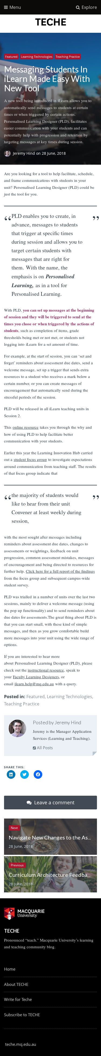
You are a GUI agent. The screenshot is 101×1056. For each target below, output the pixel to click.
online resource (26, 427)
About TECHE (16, 984)
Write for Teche (18, 999)
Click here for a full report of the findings (60, 571)
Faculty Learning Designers (36, 676)
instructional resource (46, 670)
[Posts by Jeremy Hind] (17, 729)
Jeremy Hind (24, 153)
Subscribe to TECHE (22, 1014)
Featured (11, 57)
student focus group (30, 459)
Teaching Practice (68, 57)
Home (9, 969)
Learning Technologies (36, 57)
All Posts (44, 747)
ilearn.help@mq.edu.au (34, 683)
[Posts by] (8, 153)
